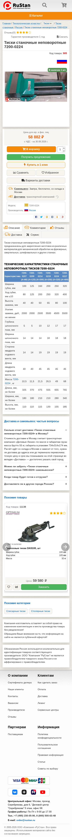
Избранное (52, 172)
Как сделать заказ (47, 682)
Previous (7, 547)
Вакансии (13, 703)
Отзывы (12, 716)
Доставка (19, 196)
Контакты (13, 696)
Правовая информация (50, 755)
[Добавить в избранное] (8, 587)
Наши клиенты (16, 689)
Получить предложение (36, 157)
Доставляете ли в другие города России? (29, 484)
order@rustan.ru (25, 820)
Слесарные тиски (15, 611)
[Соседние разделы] (51, 24)
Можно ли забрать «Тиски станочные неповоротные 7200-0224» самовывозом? (29, 468)
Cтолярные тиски (40, 611)
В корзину (33, 149)
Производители (16, 710)
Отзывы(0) (10, 32)
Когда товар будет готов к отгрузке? (26, 477)
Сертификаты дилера (20, 682)
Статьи (41, 761)
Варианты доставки (37, 180)
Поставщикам (15, 734)
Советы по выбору (48, 768)
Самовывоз (21, 188)
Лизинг (41, 703)
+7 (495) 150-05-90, (25, 815)
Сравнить (23, 172)
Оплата (42, 689)
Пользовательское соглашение (48, 746)
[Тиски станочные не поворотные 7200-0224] (36, 87)
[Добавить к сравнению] (16, 587)
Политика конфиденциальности (49, 736)
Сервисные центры (48, 710)
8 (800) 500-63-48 (46, 815)
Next (65, 547)
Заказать (43, 587)
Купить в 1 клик (37, 164)
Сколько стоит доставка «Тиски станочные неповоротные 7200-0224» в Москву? (29, 432)
